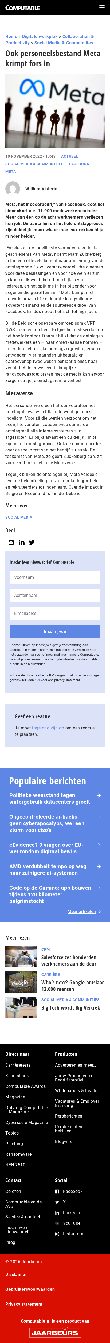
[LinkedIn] (21, 542)
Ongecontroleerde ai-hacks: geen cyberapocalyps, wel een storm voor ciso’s (46, 823)
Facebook (79, 164)
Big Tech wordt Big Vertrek (70, 1007)
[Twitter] (32, 542)
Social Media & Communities (63, 42)
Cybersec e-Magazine (26, 1122)
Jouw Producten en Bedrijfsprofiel (74, 1078)
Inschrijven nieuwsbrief (17, 1229)
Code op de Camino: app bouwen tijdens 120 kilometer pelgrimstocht (50, 894)
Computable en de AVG (23, 1204)
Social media (18, 517)
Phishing (14, 1143)
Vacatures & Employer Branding (77, 1103)
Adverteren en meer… (75, 1065)
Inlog (10, 1242)
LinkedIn (71, 1212)
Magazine (15, 1096)
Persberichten (68, 1116)
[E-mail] (11, 542)
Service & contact (22, 1216)
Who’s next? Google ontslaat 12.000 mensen (72, 986)
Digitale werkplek (40, 36)
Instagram (73, 1233)
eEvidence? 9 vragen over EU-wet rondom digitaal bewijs (46, 848)
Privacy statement (23, 1304)
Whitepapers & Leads (76, 1090)
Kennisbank (17, 1075)
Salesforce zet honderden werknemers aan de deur (68, 960)
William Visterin (41, 188)
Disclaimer (16, 1274)
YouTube (72, 1223)
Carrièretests (18, 1065)
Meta (10, 171)
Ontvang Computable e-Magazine (26, 1109)
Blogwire (63, 1141)
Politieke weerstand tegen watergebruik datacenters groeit (49, 798)
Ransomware (18, 1154)
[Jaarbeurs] (55, 1330)
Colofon (13, 1191)
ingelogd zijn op (48, 728)
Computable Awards (25, 1086)
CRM (45, 949)
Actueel (69, 156)
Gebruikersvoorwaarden (30, 1289)
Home (11, 36)
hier (37, 680)
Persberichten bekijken (68, 1128)
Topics (12, 1133)
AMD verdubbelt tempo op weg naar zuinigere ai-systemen (48, 869)
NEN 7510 (15, 1164)
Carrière (50, 974)
